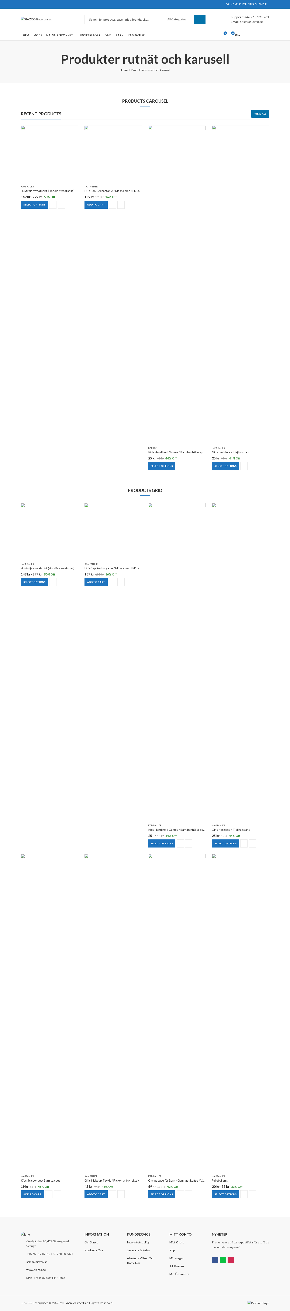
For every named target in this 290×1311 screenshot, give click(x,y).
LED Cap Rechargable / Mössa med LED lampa (114, 191)
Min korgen (176, 1258)
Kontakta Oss (93, 1250)
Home (124, 70)
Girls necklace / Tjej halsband (231, 452)
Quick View (61, 204)
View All (260, 113)
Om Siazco (91, 1242)
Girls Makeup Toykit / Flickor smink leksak (111, 1180)
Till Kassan (176, 1266)
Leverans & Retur (138, 1250)
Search (200, 19)
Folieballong (220, 1180)
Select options (34, 204)
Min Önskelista (179, 1274)
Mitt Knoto (176, 1242)
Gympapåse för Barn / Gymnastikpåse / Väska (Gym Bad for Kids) (191, 1180)
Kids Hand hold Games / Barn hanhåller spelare (179, 452)
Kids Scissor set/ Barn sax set (40, 1180)
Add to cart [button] (96, 204)
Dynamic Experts (74, 1303)
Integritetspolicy (138, 1242)
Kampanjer (27, 186)
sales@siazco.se (37, 1262)
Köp (172, 1250)
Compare (52, 204)
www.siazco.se (36, 1269)
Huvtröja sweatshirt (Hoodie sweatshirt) (47, 191)
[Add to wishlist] (74, 129)
